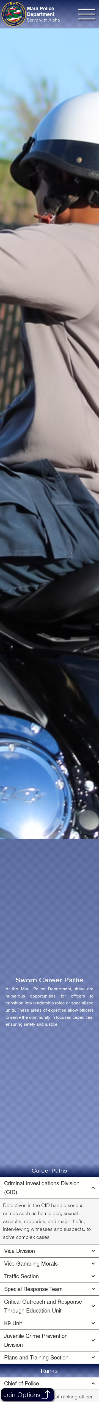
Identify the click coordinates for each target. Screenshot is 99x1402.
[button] (46, 1394)
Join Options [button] (22, 1395)
